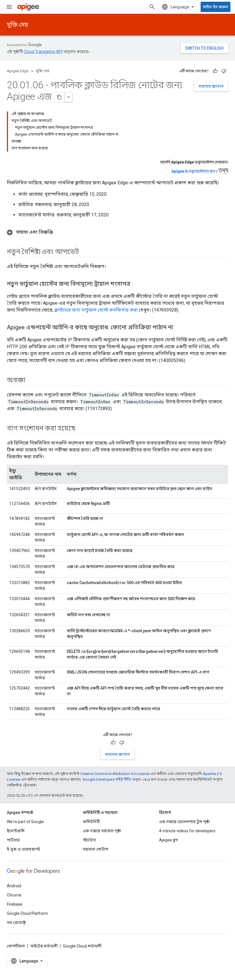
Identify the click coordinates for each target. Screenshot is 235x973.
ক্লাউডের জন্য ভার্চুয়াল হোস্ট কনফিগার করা (96, 310)
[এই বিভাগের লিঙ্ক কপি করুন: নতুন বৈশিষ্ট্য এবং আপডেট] (84, 252)
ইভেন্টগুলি (16, 831)
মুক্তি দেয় (17, 24)
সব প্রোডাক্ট (16, 922)
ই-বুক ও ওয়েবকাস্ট (23, 849)
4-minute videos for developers (187, 831)
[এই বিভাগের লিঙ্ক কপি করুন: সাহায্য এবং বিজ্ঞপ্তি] (58, 232)
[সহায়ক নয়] (224, 71)
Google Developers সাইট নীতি (107, 779)
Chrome (14, 895)
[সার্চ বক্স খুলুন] (152, 6)
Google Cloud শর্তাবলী (82, 946)
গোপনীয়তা (16, 946)
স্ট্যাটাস (89, 840)
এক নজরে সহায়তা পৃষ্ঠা (102, 831)
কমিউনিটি (91, 821)
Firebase (14, 904)
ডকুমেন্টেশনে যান (193, 171)
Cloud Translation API (43, 51)
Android (14, 886)
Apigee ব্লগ (168, 840)
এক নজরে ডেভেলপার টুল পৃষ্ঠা (184, 821)
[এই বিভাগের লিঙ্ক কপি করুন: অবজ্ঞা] (31, 380)
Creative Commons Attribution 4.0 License (114, 774)
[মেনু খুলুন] (9, 7)
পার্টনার (13, 840)
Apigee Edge (17, 71)
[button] (117, 232)
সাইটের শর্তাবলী (44, 946)
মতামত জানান (211, 86)
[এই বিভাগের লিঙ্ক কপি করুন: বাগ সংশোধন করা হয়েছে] (81, 428)
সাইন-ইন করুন (215, 7)
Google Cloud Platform (27, 913)
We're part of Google (25, 821)
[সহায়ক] (215, 71)
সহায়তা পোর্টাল (95, 849)
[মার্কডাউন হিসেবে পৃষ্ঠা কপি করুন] (59, 97)
